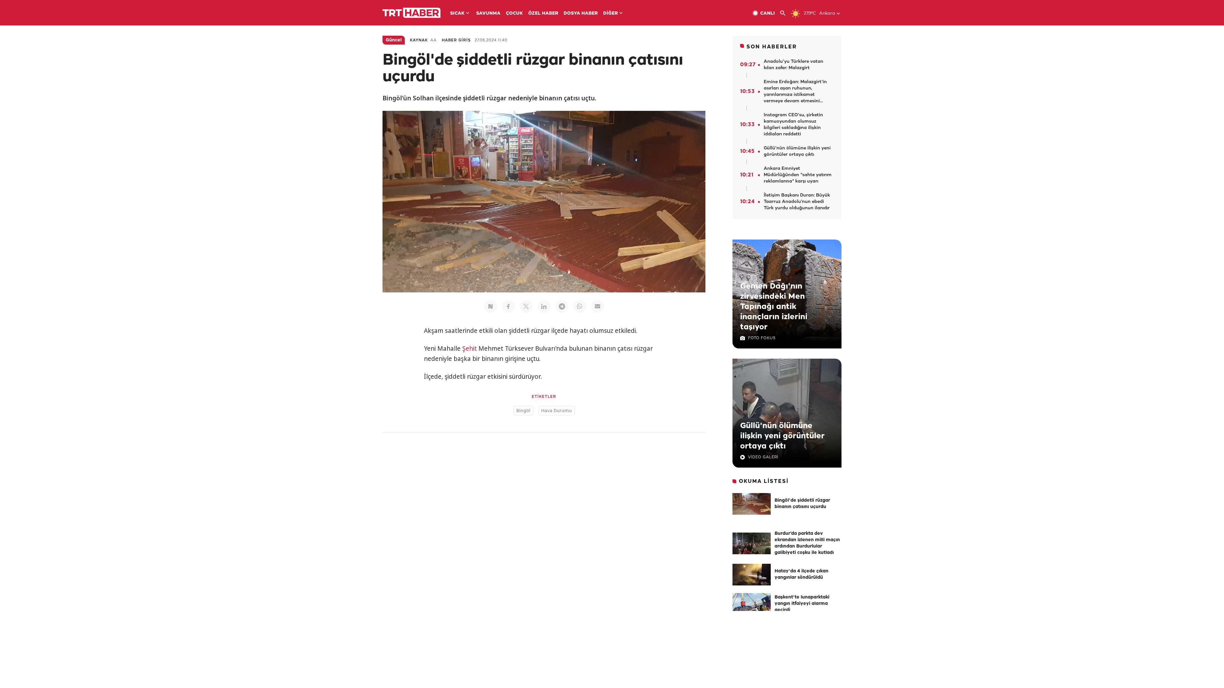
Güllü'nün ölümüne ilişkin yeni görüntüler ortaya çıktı (782, 436)
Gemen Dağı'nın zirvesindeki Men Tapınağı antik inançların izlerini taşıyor (773, 306)
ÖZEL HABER (543, 13)
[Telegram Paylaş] (562, 306)
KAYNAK (419, 40)
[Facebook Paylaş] (508, 306)
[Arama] (785, 13)
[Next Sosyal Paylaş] (490, 306)
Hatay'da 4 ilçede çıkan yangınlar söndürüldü (801, 574)
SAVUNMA (488, 13)
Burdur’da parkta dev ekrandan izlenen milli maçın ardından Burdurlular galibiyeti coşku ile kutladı (807, 543)
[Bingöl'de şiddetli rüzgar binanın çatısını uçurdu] (751, 504)
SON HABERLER (772, 47)
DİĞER (610, 13)
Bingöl (523, 410)
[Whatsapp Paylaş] (579, 306)
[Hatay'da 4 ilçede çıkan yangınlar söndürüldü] (751, 574)
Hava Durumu (556, 410)
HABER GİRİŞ (456, 40)
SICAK (457, 13)
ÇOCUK (514, 13)
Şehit (469, 348)
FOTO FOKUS (762, 338)
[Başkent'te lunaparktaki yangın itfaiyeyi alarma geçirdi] (751, 604)
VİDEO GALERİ (763, 457)
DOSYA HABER (581, 13)
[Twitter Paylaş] (526, 306)
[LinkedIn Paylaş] (544, 306)
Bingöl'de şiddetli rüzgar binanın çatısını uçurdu (802, 503)
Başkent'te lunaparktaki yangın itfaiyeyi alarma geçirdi (802, 604)
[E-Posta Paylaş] (597, 306)
